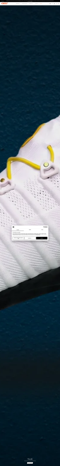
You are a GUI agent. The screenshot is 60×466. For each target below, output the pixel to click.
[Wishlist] (56, 3)
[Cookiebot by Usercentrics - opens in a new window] (43, 227)
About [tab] (42, 229)
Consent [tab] (18, 229)
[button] (18, 3)
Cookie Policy (38, 234)
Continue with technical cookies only (18, 238)
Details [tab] (30, 229)
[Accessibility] (50, 3)
